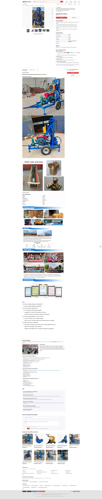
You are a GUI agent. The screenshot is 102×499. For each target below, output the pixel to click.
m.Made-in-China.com (53, 494)
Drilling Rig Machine (30, 370)
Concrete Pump (42, 370)
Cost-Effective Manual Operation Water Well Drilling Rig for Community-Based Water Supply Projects (39, 462)
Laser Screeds (34, 371)
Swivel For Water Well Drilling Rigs (33, 481)
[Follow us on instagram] (75, 491)
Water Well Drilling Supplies (26, 487)
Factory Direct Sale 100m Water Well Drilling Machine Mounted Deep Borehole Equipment (27, 462)
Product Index (64, 493)
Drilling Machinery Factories (47, 485)
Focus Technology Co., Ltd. (45, 496)
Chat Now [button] (74, 17)
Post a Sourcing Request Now (44, 428)
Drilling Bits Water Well (34, 487)
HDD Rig (31, 371)
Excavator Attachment (39, 470)
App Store (24, 491)
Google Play (29, 491)
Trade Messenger (34, 491)
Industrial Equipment (67, 470)
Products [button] (35, 1)
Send (28, 428)
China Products (38, 493)
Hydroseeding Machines (26, 371)
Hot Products (34, 493)
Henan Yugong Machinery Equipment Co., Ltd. (63, 10)
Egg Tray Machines (46, 370)
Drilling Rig (36, 5)
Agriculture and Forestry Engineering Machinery (28, 473)
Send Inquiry (61, 17)
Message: (25, 421)
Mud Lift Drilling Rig (25, 481)
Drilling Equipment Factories (34, 485)
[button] (59, 1)
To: (26, 419)
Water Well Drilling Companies (56, 485)
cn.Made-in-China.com (58, 494)
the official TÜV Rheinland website (45, 341)
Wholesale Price (55, 493)
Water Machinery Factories (26, 485)
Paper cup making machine (54, 473)
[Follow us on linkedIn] (79, 491)
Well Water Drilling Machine (73, 485)
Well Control (41, 485)
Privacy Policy (63, 496)
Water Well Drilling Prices (65, 485)
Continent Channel (60, 493)
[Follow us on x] (74, 491)
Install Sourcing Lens (42, 491)
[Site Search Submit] (61, 1)
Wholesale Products (51, 493)
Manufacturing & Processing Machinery (29, 5)
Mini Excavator (55, 370)
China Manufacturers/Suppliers (44, 493)
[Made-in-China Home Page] (26, 1)
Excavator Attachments (36, 370)
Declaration (59, 496)
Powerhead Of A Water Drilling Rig (43, 481)
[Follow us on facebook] (73, 491)
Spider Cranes (51, 370)
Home (23, 5)
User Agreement (55, 496)
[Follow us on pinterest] (78, 491)
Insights (68, 493)
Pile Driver (59, 370)
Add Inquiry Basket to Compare (38, 33)
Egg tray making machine (54, 470)
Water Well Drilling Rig (41, 5)
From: (26, 417)
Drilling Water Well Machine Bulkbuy (42, 487)
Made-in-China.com (48, 494)
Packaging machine (39, 473)
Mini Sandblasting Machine (68, 473)
